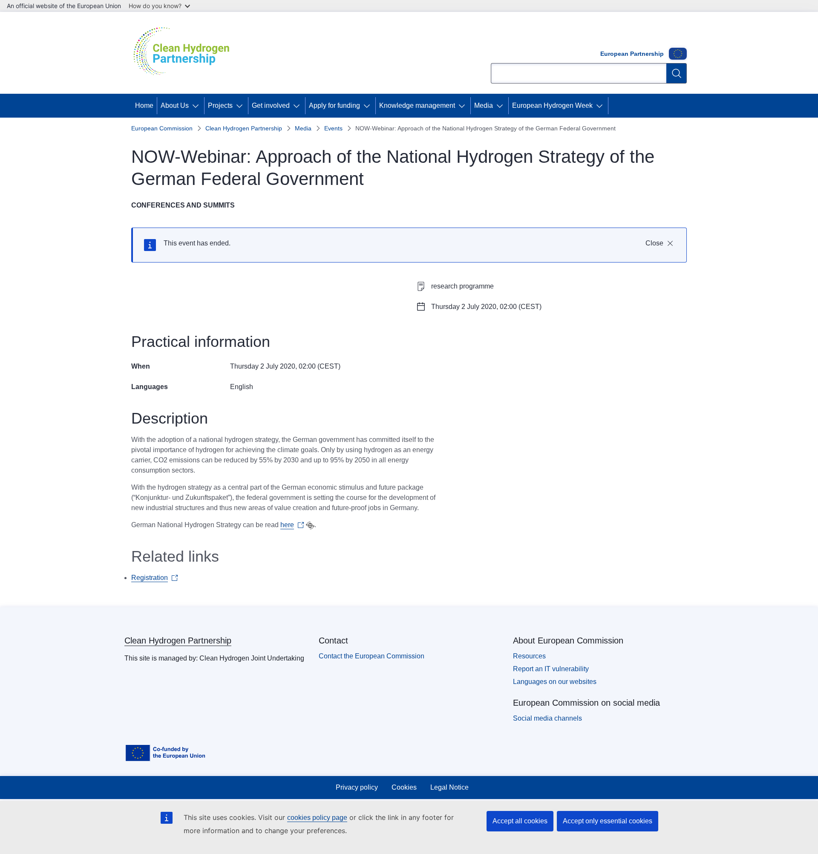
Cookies (404, 787)
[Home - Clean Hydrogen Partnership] (184, 53)
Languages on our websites (554, 681)
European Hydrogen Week (552, 105)
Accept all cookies (520, 821)
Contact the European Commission (371, 656)
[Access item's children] (197, 106)
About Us (175, 105)
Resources (529, 656)
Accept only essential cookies (607, 821)
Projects (220, 105)
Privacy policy (357, 787)
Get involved (271, 105)
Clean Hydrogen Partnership (243, 128)
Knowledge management (417, 105)
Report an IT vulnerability (551, 668)
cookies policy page (317, 817)
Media (483, 105)
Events (333, 128)
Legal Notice (449, 787)
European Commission (162, 128)
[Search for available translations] (310, 525)
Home (144, 105)
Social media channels (547, 718)
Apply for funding (334, 105)
